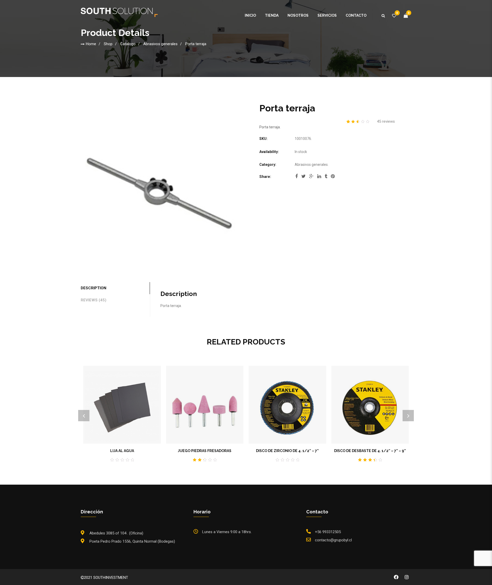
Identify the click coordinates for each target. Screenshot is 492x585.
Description (93, 288)
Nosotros (298, 15)
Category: (267, 164)
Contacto (356, 15)
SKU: (263, 139)
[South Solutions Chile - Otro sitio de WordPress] (119, 12)
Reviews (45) (93, 300)
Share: (265, 176)
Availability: (269, 152)
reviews (386, 121)
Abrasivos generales (160, 44)
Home (91, 44)
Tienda (272, 15)
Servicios (327, 15)
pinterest (333, 178)
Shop (108, 44)
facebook (296, 178)
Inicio (250, 15)
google (311, 178)
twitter (303, 178)
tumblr (326, 178)
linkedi (319, 178)
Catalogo (128, 44)
